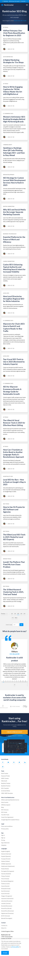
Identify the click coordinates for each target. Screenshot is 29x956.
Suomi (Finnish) (5, 893)
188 (21, 613)
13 (14, 684)
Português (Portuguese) (7, 871)
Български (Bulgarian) (7, 881)
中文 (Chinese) (5, 878)
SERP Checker (5, 778)
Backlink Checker (5, 783)
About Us (3, 928)
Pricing (3, 840)
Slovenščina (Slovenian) (7, 911)
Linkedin (24, 762)
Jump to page (9, 624)
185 (12, 613)
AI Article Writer (5, 790)
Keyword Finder (5, 776)
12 (25, 681)
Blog (2, 807)
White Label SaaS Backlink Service (10, 800)
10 (20, 681)
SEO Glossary (5, 809)
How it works (4, 802)
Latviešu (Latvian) (6, 903)
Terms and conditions (7, 826)
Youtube (8, 762)
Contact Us (4, 925)
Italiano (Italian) (5, 861)
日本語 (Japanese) (6, 863)
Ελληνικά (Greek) (6, 888)
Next (16, 617)
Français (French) (5, 859)
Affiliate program (5, 804)
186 (15, 613)
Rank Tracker (4, 773)
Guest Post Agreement (7, 817)
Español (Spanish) (6, 856)
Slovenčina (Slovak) (6, 908)
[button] (27, 5)
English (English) (5, 851)
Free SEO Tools (5, 814)
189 (24, 613)
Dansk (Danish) (5, 886)
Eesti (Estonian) (5, 891)
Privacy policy (5, 828)
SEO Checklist (5, 788)
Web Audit (4, 781)
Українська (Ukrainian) (7, 913)
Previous (3, 613)
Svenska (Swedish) (6, 873)
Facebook (2, 762)
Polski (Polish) (5, 868)
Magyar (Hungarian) (6, 896)
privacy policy (15, 947)
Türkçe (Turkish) (5, 876)
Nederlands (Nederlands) (8, 866)
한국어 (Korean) (5, 916)
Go (21, 624)
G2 (2, 766)
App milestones (5, 842)
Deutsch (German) (6, 854)
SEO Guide (4, 812)
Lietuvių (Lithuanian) (6, 901)
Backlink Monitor (5, 786)
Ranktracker (7, 5)
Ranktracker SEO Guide (20, 20)
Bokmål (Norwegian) (6, 918)
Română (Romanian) (6, 906)
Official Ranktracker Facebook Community (13, 762)
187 (18, 613)
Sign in (9, 735)
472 (13, 617)
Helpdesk (3, 845)
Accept (5, 952)
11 (23, 681)
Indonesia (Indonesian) (7, 898)
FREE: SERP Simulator (7, 793)
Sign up (3, 837)
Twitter (19, 762)
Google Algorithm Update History (10, 819)
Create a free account (14, 732)
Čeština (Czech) (5, 883)
